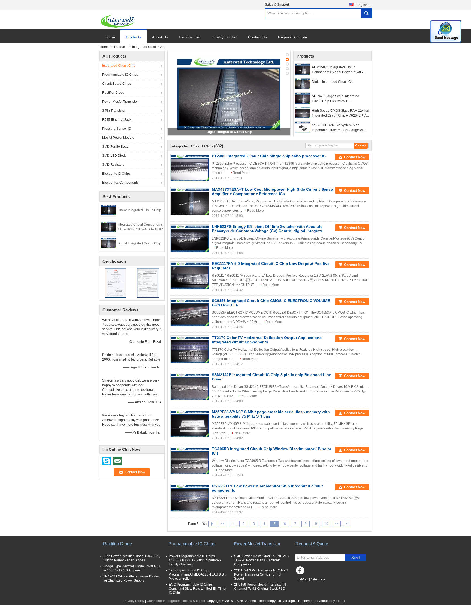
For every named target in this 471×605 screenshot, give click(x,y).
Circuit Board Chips (116, 84)
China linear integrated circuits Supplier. (177, 601)
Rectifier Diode (113, 93)
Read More (241, 173)
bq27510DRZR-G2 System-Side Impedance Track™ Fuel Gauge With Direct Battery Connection (339, 127)
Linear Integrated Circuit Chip (139, 210)
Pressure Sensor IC (116, 129)
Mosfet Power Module (118, 138)
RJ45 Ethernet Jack (116, 120)
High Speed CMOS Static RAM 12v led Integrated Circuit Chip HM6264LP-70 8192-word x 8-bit (340, 113)
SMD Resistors (113, 165)
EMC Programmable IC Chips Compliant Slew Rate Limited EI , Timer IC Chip (198, 589)
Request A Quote (292, 37)
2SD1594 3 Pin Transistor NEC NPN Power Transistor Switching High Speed (261, 574)
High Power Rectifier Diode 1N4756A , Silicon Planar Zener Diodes (131, 558)
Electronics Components (120, 182)
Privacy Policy (133, 601)
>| (347, 524)
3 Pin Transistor (113, 111)
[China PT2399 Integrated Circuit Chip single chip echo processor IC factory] (189, 168)
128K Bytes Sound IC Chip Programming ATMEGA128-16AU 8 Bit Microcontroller (197, 574)
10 (326, 524)
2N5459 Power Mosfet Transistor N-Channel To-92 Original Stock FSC (260, 587)
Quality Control (224, 37)
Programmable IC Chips (120, 75)
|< (212, 524)
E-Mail (302, 579)
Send (355, 558)
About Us (160, 37)
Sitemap (318, 579)
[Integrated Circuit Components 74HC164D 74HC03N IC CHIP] (108, 226)
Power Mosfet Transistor (120, 102)
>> (337, 524)
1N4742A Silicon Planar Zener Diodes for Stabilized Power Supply (131, 578)
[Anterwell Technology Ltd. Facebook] (300, 571)
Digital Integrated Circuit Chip (139, 243)
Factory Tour (190, 37)
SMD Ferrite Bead (115, 147)
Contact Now (354, 157)
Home (110, 37)
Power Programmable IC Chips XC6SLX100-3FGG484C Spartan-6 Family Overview (195, 560)
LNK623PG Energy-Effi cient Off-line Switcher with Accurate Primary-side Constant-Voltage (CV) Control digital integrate (267, 228)
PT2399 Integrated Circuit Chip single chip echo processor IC (269, 156)
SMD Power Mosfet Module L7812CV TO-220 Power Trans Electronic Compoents (261, 560)
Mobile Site (307, 586)
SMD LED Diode (114, 156)
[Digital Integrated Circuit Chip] (108, 243)
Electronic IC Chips (116, 174)
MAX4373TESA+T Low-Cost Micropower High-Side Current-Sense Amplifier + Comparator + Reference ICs (272, 191)
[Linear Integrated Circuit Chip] (108, 209)
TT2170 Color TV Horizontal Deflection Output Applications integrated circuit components (267, 339)
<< (223, 524)
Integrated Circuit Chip (118, 66)
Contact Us (257, 37)
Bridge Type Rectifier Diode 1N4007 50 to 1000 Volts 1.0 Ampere (132, 568)
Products (133, 37)
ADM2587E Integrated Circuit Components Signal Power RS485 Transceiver (337, 70)
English (362, 5)
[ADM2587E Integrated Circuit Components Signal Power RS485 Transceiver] (302, 69)
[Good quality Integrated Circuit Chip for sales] (115, 283)
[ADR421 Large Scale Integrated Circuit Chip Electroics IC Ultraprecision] (302, 98)
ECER (340, 601)
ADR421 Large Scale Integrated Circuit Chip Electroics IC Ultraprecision (335, 99)
